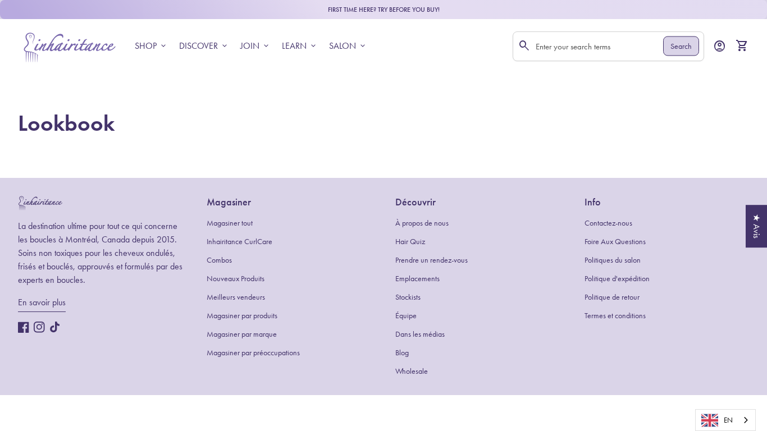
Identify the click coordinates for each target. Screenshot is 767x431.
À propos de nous (422, 223)
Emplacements (417, 278)
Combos (219, 260)
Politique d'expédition (617, 278)
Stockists (408, 297)
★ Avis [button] (756, 226)
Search (681, 46)
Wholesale (411, 371)
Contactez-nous (608, 223)
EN (728, 420)
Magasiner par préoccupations (253, 352)
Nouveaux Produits (235, 278)
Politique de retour (612, 297)
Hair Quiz (410, 241)
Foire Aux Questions (615, 241)
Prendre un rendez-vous (431, 260)
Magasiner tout (230, 223)
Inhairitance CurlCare (239, 241)
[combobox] (725, 420)
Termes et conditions (615, 315)
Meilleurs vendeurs (236, 297)
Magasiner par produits (242, 315)
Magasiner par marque (242, 334)
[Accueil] (69, 45)
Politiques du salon (613, 260)
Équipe (406, 315)
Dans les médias (420, 334)
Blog (402, 352)
